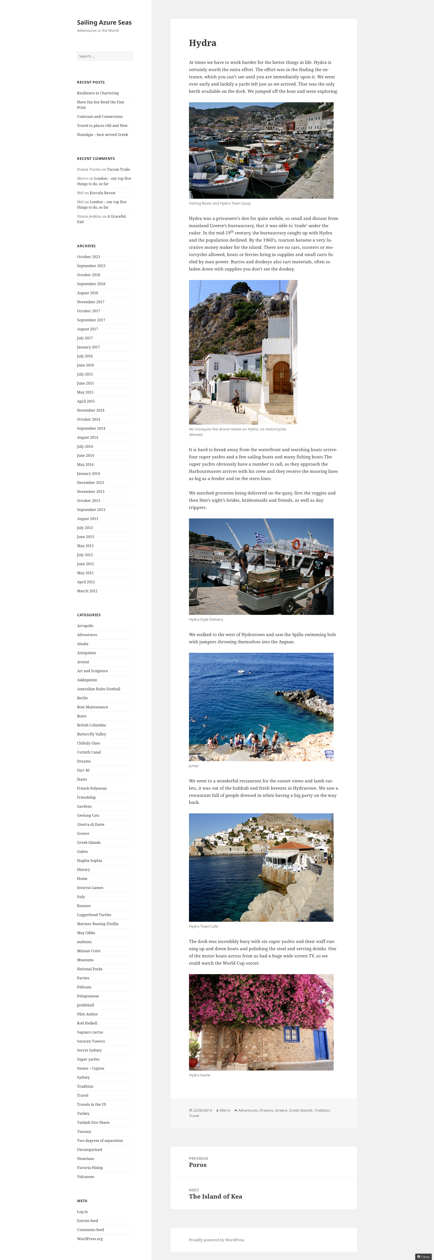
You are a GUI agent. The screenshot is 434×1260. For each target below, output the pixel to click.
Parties (83, 977)
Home (82, 878)
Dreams (84, 761)
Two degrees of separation (100, 1140)
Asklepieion (87, 679)
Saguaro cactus (90, 1032)
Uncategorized (89, 1149)
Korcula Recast (103, 192)
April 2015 (86, 401)
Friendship (86, 797)
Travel (82, 1095)
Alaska (82, 643)
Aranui (83, 661)
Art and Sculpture (92, 670)
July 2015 (85, 374)
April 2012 (86, 581)
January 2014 (88, 473)
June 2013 (85, 536)
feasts (82, 779)
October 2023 (88, 256)
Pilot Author (87, 1014)
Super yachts (88, 1059)
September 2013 (91, 509)
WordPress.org (90, 1238)
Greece (83, 833)
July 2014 (85, 446)
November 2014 (90, 410)
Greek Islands (89, 842)
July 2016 (85, 356)
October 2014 (88, 419)
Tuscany (84, 1131)
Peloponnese (88, 996)
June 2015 (85, 383)
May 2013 (85, 545)
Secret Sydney (89, 1050)
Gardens (84, 806)
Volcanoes (85, 1176)
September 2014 (91, 428)
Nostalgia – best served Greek (102, 134)
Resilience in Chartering (98, 93)
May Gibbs (86, 932)
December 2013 (90, 482)
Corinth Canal (89, 752)
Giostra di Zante (90, 824)
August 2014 (87, 437)
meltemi (84, 941)
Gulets (82, 851)
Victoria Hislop (90, 1167)
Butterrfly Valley (91, 734)
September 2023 (91, 265)
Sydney (83, 1077)
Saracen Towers (91, 1041)
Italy (81, 896)
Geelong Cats (88, 815)
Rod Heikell (87, 1023)
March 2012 (87, 590)
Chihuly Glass (88, 743)
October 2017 (88, 310)
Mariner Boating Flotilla (97, 923)
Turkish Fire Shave (93, 1122)
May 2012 (85, 572)
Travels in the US (91, 1104)
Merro (225, 1110)
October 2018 (88, 274)
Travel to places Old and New (102, 125)
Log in (82, 1211)
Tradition (85, 1086)
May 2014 (85, 464)
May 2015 (85, 392)
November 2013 (90, 491)
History (83, 869)
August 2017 (87, 329)
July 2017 (85, 338)
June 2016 (85, 365)
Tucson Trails (118, 169)
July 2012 (85, 554)
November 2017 (90, 301)
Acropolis (85, 625)
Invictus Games (90, 887)
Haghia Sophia (89, 860)
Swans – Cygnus (90, 1068)
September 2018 (91, 283)
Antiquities (86, 652)
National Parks (89, 968)
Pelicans (84, 987)
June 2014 (85, 455)
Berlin (82, 697)
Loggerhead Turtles (94, 914)
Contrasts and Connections (100, 116)
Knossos (84, 905)
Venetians (85, 1158)
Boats (81, 716)
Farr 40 (83, 770)
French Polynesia (92, 788)
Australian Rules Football (98, 688)
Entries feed (87, 1220)
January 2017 (88, 347)
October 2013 (88, 500)
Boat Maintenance (92, 707)
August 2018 (87, 292)
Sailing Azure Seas (104, 22)
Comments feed (90, 1229)
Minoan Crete (89, 950)
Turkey (83, 1113)
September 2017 (91, 319)
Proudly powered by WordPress (216, 1239)
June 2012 (85, 563)
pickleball (85, 1005)
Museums (85, 959)
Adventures (87, 634)
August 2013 (87, 518)
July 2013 (85, 527)
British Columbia (91, 725)
